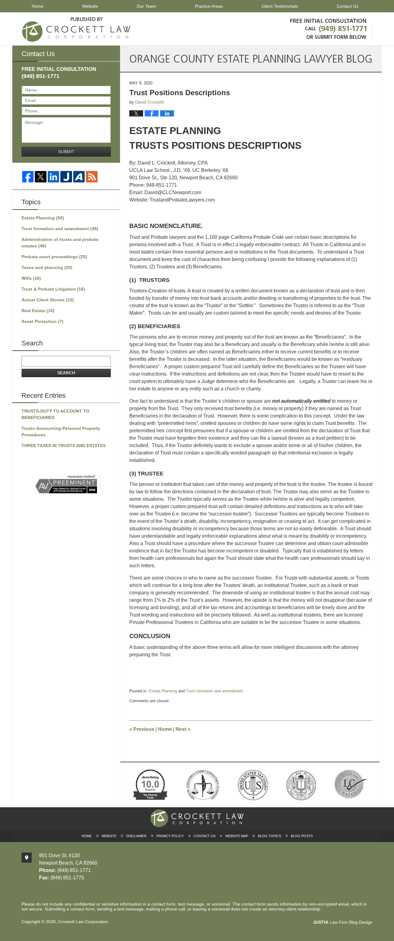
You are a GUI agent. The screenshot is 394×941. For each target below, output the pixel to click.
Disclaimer (136, 836)
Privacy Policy (170, 836)
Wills (31, 278)
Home (37, 6)
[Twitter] (40, 176)
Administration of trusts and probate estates (60, 242)
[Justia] (66, 176)
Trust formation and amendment (214, 691)
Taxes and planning (47, 267)
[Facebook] (28, 176)
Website (90, 6)
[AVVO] (79, 176)
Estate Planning (163, 691)
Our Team (146, 6)
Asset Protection (42, 321)
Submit (66, 151)
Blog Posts (302, 836)
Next (182, 729)
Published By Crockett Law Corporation (329, 28)
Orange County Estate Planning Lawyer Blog (76, 28)
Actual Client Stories (48, 299)
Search (66, 372)
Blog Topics (269, 836)
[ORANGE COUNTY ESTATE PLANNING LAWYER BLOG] (251, 59)
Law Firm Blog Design (342, 922)
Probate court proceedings (54, 256)
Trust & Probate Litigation (53, 289)
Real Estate (38, 310)
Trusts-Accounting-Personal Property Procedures (61, 431)
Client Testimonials (280, 6)
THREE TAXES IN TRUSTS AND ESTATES (64, 445)
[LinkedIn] (53, 176)
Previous (141, 729)
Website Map (236, 836)
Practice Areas (209, 6)
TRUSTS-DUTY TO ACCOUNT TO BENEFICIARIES (55, 414)
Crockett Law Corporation (83, 921)
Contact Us (347, 6)
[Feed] (91, 176)
